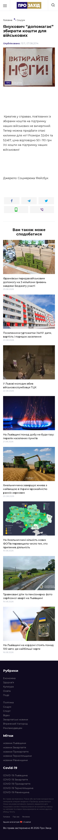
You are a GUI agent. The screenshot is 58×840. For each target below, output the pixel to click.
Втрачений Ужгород (15, 723)
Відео (6, 715)
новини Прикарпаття (15, 751)
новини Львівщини (14, 743)
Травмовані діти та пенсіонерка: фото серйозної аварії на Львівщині (27, 596)
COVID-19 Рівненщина (16, 792)
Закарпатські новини (15, 719)
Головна (6, 817)
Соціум (7, 706)
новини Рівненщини (15, 760)
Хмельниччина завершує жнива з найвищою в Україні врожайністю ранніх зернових (25, 489)
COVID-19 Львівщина (15, 775)
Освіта (7, 691)
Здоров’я (8, 682)
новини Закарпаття (14, 747)
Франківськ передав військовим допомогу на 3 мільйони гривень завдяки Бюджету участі (24, 282)
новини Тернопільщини (17, 755)
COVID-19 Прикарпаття (16, 783)
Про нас (16, 817)
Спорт (7, 711)
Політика (8, 702)
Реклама (26, 817)
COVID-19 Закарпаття (15, 779)
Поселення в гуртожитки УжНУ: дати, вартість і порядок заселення (27, 334)
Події (6, 695)
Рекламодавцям (12, 728)
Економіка (9, 678)
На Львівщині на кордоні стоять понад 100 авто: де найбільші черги (28, 647)
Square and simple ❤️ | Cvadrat (17, 822)
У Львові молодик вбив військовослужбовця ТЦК (19, 385)
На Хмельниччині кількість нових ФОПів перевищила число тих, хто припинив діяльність (25, 543)
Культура (8, 686)
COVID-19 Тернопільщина (18, 788)
